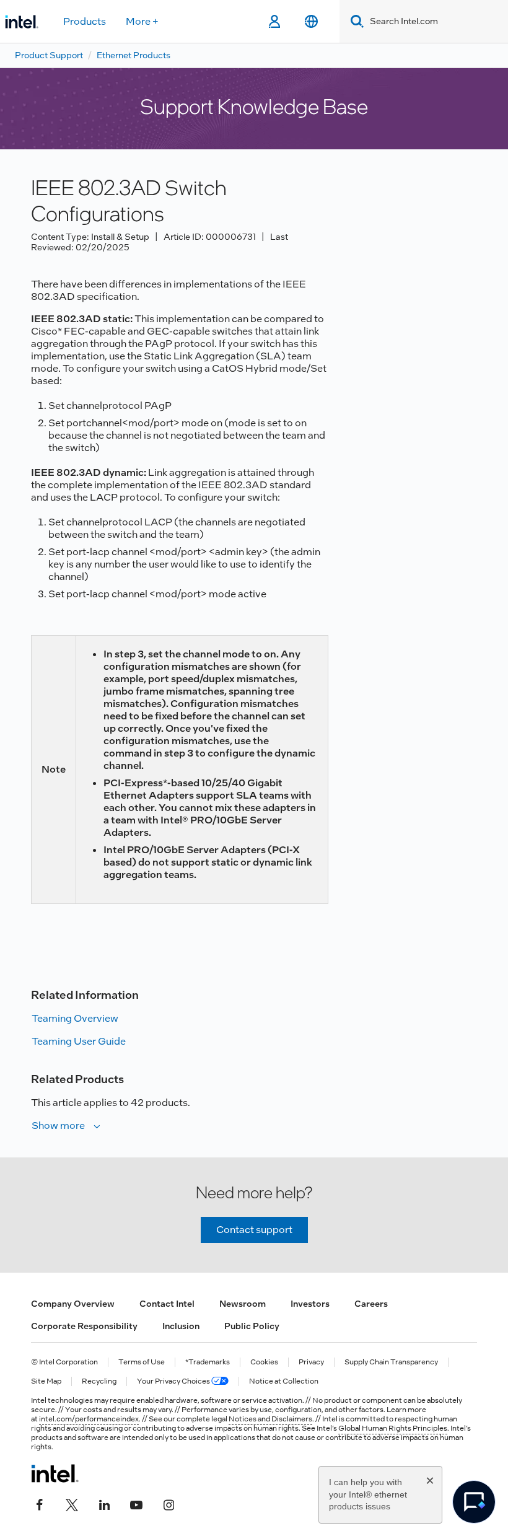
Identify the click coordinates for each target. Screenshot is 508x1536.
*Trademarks (207, 1362)
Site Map (46, 1381)
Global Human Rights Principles (392, 1428)
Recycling (99, 1381)
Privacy (311, 1362)
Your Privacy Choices (174, 1381)
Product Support (49, 55)
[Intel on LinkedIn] (104, 1503)
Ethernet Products (133, 55)
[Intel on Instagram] (168, 1503)
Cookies (264, 1362)
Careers (371, 1303)
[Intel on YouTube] (136, 1503)
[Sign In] (274, 21)
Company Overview (73, 1303)
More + (142, 21)
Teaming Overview (75, 1018)
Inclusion (180, 1326)
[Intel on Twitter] (72, 1503)
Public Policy (251, 1326)
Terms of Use (141, 1362)
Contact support (254, 1229)
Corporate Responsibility (84, 1326)
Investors (310, 1303)
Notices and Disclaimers (270, 1419)
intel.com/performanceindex (89, 1419)
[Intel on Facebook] (39, 1503)
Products (84, 21)
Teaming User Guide (79, 1041)
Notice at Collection (283, 1381)
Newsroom (242, 1303)
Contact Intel (167, 1303)
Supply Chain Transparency (391, 1362)
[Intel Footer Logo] (55, 1473)
